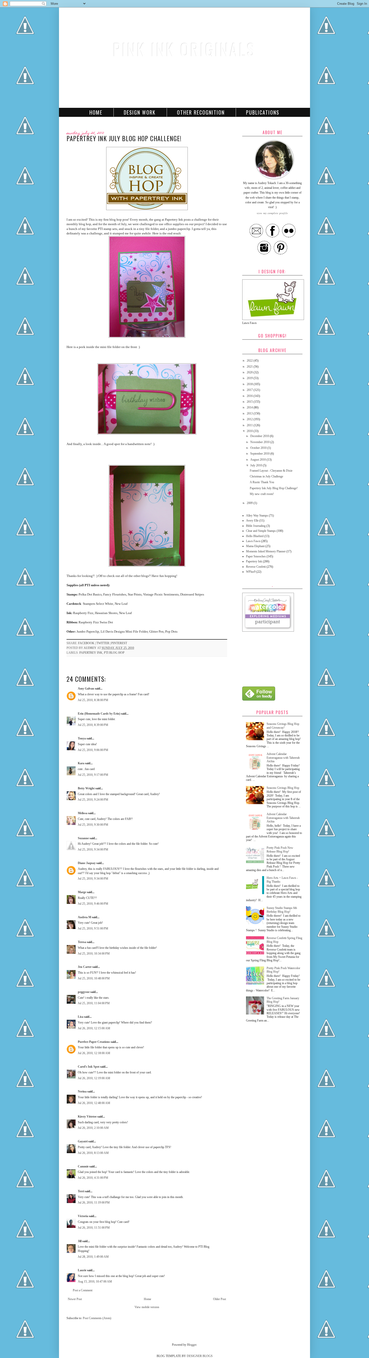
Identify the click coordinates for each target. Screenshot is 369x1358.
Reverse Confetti (256, 566)
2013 (250, 413)
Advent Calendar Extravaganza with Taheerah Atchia (283, 757)
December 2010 (260, 436)
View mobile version (147, 1307)
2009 (250, 503)
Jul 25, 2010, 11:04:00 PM (94, 1003)
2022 (250, 360)
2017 (250, 390)
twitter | (103, 643)
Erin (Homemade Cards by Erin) (99, 713)
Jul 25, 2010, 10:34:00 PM (94, 953)
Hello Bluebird (255, 536)
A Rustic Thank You (262, 482)
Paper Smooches (256, 556)
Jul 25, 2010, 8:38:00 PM (93, 700)
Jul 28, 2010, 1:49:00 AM (93, 1256)
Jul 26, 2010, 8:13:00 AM (93, 1153)
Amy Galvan (86, 688)
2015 (250, 401)
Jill (80, 1241)
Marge (82, 892)
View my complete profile (272, 213)
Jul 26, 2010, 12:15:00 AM (94, 1028)
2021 (250, 366)
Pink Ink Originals (184, 49)
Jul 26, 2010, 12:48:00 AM (94, 1103)
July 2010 (256, 465)
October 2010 (258, 448)
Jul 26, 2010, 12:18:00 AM (94, 1053)
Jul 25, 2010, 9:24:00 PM (93, 799)
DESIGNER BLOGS (200, 1356)
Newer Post (75, 1299)
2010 (250, 431)
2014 (250, 407)
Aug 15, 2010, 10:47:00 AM (95, 1281)
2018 (250, 384)
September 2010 (260, 453)
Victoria (83, 1216)
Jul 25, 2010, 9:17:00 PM (93, 775)
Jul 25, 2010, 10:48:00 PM (94, 978)
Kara (81, 763)
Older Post (219, 1299)
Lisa (80, 1016)
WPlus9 (251, 571)
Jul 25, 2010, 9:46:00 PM (93, 903)
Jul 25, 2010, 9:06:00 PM (93, 750)
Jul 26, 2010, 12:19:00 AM (94, 1078)
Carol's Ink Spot (88, 1066)
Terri (81, 1191)
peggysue (84, 992)
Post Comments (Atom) (97, 1318)
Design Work (140, 112)
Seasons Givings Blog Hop (283, 788)
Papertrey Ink (90, 652)
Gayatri (83, 1141)
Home (95, 112)
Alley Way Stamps (257, 515)
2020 (250, 372)
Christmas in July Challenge (266, 476)
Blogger (191, 1344)
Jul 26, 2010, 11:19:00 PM (94, 1202)
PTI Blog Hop (114, 652)
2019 (250, 378)
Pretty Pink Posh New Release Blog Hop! (280, 849)
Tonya (82, 738)
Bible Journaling (256, 526)
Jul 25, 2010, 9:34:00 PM (93, 849)
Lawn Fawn (253, 541)
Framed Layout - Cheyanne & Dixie (271, 470)
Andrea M (84, 917)
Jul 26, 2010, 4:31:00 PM (93, 1177)
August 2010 (258, 459)
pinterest (119, 643)
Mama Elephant (255, 546)
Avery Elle (252, 520)
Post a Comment (82, 1290)
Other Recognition (201, 112)
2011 (250, 425)
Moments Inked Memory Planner (266, 551)
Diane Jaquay (87, 863)
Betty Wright (86, 788)
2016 (250, 396)
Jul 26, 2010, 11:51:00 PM (94, 1227)
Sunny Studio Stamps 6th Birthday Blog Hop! (282, 909)
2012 (250, 419)
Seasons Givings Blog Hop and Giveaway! (283, 725)
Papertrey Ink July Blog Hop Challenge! (274, 488)
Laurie (82, 1270)
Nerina (82, 1091)
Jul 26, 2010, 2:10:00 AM (93, 1128)
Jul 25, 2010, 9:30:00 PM (93, 824)
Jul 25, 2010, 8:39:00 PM (93, 725)
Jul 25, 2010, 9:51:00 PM (93, 928)
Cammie (83, 1166)
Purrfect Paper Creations (94, 1042)
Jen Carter (85, 967)
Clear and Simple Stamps (261, 531)
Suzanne (83, 838)
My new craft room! (262, 494)
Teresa (82, 942)
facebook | (87, 643)
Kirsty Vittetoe (87, 1116)
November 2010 (260, 442)
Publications (262, 112)
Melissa (82, 813)
